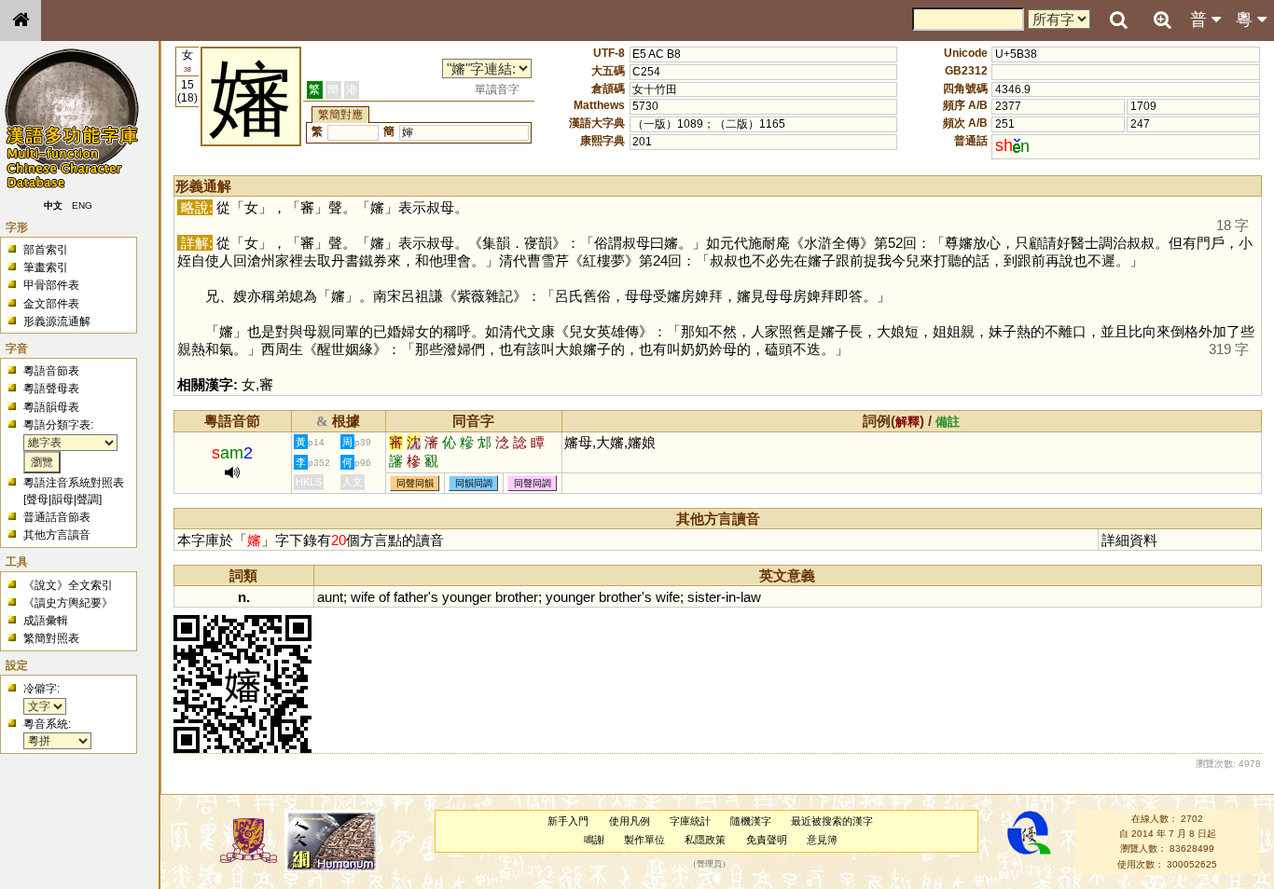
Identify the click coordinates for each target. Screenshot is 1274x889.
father (411, 597)
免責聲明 (766, 839)
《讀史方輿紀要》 (68, 602)
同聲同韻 (415, 483)
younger (467, 597)
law (751, 597)
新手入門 (568, 821)
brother (516, 597)
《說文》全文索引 (68, 585)
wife (363, 597)
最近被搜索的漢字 (832, 821)
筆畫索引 (45, 267)
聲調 (87, 499)
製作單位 (644, 839)
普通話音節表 (56, 517)
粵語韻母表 (51, 407)
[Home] (20, 20)
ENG (82, 205)
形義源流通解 (56, 321)
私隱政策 (705, 839)
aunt (330, 597)
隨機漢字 (750, 821)
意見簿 (822, 839)
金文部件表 (51, 303)
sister (704, 597)
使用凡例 (629, 821)
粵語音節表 (51, 370)
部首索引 (45, 249)
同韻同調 (473, 483)
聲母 (37, 499)
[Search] (1118, 20)
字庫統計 (690, 821)
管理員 (709, 863)
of (384, 597)
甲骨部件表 (51, 285)
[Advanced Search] (1162, 19)
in (731, 597)
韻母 (62, 499)
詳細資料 (1129, 540)
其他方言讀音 (56, 534)
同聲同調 (532, 483)
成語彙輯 (45, 620)
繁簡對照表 (51, 638)
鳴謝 (594, 839)
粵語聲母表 (51, 388)
